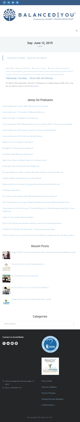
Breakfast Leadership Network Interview (17, 154)
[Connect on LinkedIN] (17, 2)
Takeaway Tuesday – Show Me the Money (27, 58)
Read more (35, 86)
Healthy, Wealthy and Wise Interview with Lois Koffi (21, 178)
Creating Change (40, 68)
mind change (30, 71)
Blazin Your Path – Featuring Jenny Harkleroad (20, 118)
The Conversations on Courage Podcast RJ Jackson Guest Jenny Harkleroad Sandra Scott (35, 202)
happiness (19, 71)
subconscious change (19, 74)
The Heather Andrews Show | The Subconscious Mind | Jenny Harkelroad (29, 196)
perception (63, 71)
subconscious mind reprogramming (52, 74)
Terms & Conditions (49, 387)
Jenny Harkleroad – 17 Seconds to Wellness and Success (23, 112)
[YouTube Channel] (9, 2)
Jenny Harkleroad (24, 68)
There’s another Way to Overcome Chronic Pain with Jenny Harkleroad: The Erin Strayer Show (38, 235)
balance (52, 68)
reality (9, 74)
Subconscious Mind (33, 74)
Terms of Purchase (49, 393)
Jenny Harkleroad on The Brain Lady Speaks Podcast (22, 136)
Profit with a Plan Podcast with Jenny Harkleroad (20, 166)
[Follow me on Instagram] (4, 2)
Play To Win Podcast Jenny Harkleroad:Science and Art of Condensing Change (32, 223)
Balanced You (60, 68)
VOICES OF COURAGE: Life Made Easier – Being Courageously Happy (28, 229)
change (13, 71)
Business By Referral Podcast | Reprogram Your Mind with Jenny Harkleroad (31, 184)
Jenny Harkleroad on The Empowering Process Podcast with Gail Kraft (29, 130)
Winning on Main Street (11, 190)
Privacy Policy (47, 381)
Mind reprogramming (52, 71)
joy (25, 71)
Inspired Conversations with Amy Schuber (18, 217)
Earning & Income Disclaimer (53, 399)
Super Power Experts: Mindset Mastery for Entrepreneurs (24, 160)
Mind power (40, 71)
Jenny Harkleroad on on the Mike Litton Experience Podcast (25, 106)
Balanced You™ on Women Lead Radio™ (17, 142)
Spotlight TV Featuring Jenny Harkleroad (17, 148)
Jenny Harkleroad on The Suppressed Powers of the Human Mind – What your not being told (37, 124)
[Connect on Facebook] (13, 2)
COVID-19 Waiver (48, 405)
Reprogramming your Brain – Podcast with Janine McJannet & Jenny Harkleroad (32, 172)
